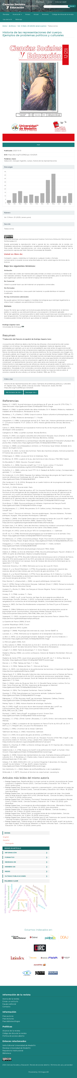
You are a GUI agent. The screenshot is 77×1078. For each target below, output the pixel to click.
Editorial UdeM (60, 2)
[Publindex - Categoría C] (50, 937)
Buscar (72, 6)
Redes (7, 871)
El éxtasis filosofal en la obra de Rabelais (36, 809)
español (6, 840)
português (10, 843)
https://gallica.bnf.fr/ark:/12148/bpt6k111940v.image (34, 406)
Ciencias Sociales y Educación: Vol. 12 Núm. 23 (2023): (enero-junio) (31, 819)
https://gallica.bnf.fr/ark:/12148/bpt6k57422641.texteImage (24, 700)
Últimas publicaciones (15, 876)
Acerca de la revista (11, 999)
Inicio (5, 26)
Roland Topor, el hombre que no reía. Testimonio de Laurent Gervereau (47, 817)
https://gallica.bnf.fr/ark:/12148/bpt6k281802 (19, 479)
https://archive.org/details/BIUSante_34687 (19, 671)
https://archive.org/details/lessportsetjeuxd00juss (21, 618)
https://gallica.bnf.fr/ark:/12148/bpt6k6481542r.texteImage (30, 752)
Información (11, 853)
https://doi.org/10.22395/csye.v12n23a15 (22, 155)
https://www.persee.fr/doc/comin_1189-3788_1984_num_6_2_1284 (27, 613)
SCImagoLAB (43, 1072)
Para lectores (8, 1019)
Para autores (8, 1016)
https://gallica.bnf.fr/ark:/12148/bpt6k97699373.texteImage (32, 660)
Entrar (50, 2)
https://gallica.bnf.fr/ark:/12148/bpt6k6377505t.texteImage (24, 715)
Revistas (6, 14)
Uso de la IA (7, 19)
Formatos (9, 857)
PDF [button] (38, 145)
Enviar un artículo (13, 848)
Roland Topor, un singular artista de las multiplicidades (41, 813)
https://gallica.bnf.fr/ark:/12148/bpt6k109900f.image (45, 500)
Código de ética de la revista (62, 14)
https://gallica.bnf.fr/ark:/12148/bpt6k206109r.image (30, 639)
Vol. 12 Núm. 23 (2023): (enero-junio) (32, 26)
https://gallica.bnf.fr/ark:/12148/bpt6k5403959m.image (42, 443)
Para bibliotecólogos (11, 1021)
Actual (36, 14)
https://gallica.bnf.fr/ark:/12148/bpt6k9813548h (20, 546)
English (6, 837)
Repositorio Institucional (13, 1051)
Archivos (45, 14)
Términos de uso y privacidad (61, 1065)
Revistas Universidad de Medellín (17, 1048)
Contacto (6, 1007)
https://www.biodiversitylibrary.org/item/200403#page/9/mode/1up (28, 467)
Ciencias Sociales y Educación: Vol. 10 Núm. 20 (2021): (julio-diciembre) (31, 807)
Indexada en (10, 862)
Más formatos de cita (13, 392)
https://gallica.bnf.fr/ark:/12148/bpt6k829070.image (22, 695)
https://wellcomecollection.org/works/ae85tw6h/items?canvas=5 (27, 742)
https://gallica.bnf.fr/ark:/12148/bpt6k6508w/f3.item (54, 541)
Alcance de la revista (11, 1031)
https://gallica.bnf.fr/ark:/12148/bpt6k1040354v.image (22, 505)
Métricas (18, 19)
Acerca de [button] (17, 14)
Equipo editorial (9, 1004)
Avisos (27, 14)
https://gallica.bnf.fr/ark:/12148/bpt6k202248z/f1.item (22, 687)
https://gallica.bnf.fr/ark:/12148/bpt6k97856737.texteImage (29, 536)
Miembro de (10, 867)
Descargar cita (30, 392)
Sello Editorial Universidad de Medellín (19, 1045)
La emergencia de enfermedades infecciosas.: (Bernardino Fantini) (46, 805)
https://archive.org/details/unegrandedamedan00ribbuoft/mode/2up (28, 523)
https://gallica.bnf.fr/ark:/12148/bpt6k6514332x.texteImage (24, 766)
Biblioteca (7, 1053)
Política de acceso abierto (13, 1036)
